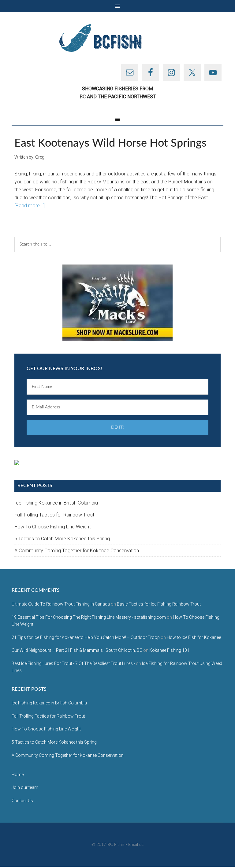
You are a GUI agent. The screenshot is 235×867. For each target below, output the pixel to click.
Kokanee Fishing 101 (169, 650)
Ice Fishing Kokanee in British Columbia (56, 503)
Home (18, 774)
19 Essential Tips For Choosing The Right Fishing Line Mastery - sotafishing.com (89, 617)
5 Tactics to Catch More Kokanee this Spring (62, 539)
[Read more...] (29, 205)
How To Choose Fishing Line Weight (52, 527)
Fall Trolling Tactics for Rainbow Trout (54, 515)
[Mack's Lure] (117, 303)
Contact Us (22, 800)
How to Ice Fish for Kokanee (194, 637)
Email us (136, 845)
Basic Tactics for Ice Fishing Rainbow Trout (159, 604)
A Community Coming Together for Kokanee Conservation (76, 551)
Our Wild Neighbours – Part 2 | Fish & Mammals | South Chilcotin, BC (77, 650)
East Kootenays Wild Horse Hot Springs (110, 143)
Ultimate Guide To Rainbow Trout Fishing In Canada (61, 604)
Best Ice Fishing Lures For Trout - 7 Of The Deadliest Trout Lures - (73, 663)
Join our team (25, 787)
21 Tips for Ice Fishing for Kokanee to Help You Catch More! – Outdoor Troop (86, 637)
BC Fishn (117, 38)
